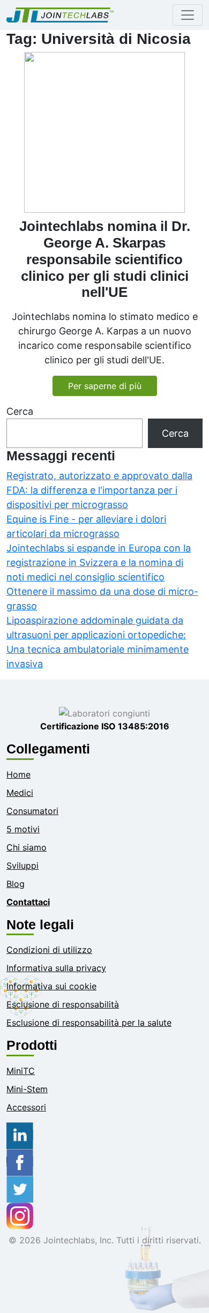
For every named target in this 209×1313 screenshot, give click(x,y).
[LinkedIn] (19, 1134)
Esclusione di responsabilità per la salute (88, 1022)
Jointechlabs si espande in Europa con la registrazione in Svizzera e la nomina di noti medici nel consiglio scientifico (98, 562)
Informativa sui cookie (51, 986)
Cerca (19, 411)
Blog (15, 883)
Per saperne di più (104, 386)
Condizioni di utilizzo (49, 949)
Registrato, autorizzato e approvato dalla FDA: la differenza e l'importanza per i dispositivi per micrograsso (99, 490)
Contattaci (28, 902)
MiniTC (20, 1070)
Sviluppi (22, 865)
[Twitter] (19, 1188)
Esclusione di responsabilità (62, 1004)
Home (18, 774)
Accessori (26, 1107)
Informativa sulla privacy (56, 968)
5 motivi (23, 829)
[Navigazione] (188, 15)
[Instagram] (19, 1215)
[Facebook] (19, 1161)
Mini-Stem (27, 1089)
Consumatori (32, 810)
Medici (19, 792)
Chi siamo (26, 847)
